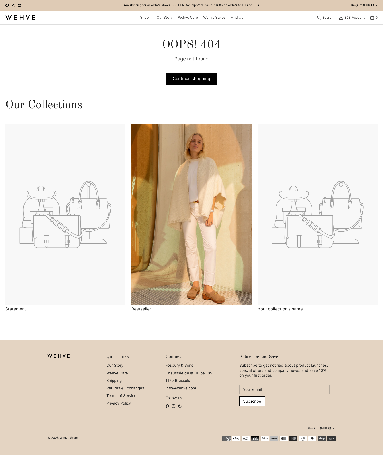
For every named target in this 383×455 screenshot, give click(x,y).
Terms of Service (121, 395)
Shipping (114, 380)
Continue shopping (191, 78)
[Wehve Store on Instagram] (13, 5)
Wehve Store (69, 437)
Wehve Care (117, 373)
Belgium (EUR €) (362, 5)
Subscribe (252, 401)
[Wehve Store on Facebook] (7, 5)
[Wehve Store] (20, 17)
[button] (145, 18)
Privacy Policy (118, 403)
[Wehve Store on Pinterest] (19, 5)
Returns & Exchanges (125, 388)
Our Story (114, 365)
